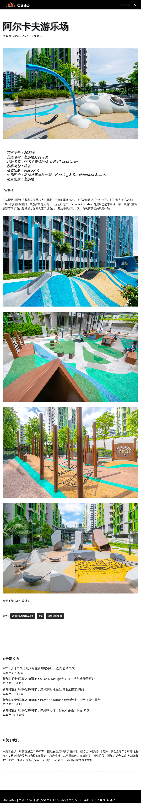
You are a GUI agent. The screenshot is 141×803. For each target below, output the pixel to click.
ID (79, 800)
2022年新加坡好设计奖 (22, 615)
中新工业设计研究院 (80, 793)
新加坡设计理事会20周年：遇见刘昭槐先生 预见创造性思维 (43, 689)
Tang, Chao (12, 35)
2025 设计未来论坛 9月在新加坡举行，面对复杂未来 (39, 668)
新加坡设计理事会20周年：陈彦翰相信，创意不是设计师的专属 (46, 710)
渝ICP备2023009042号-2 (99, 800)
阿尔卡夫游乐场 (55, 615)
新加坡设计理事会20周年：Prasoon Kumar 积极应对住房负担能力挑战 (52, 700)
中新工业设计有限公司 (60, 800)
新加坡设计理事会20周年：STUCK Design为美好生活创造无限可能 (49, 679)
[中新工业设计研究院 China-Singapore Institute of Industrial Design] (17, 4)
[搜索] (135, 4)
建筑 (41, 615)
